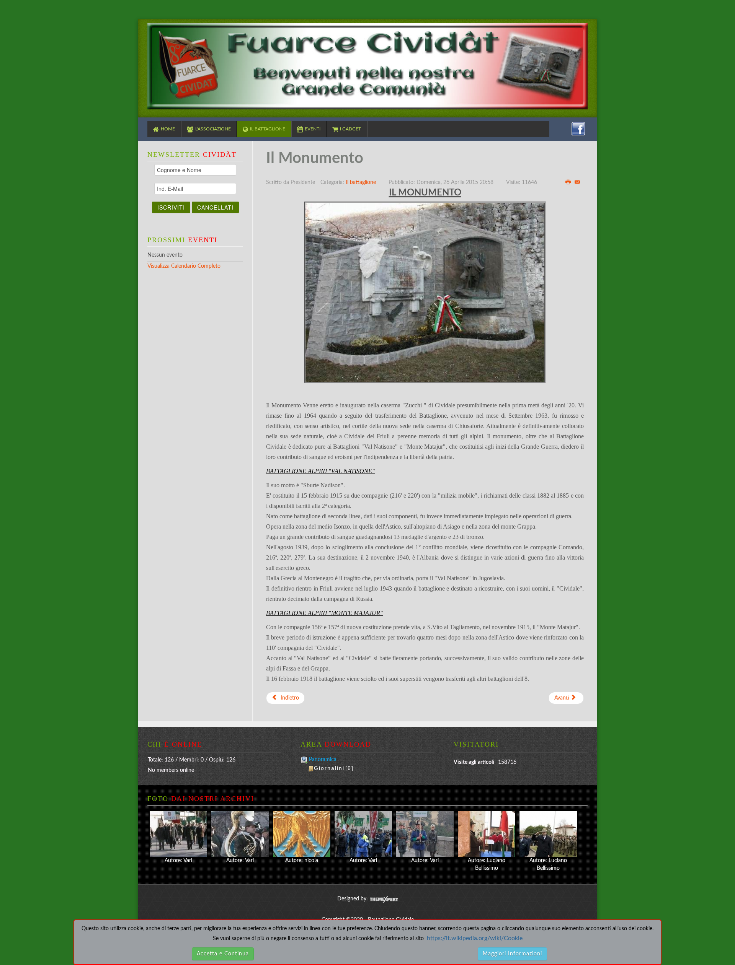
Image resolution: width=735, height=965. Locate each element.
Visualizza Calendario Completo (183, 266)
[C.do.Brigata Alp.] (301, 833)
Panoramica (322, 759)
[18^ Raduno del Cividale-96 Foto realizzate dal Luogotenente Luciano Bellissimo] (486, 833)
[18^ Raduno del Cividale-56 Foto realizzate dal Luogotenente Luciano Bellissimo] (548, 833)
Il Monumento (314, 158)
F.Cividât (367, 66)
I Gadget (350, 129)
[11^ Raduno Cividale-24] (425, 833)
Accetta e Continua (223, 954)
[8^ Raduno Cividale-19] (240, 833)
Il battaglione (361, 182)
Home (168, 129)
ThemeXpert (383, 899)
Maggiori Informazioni (512, 954)
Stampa (568, 181)
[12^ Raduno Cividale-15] (363, 833)
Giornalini (334, 768)
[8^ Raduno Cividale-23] (178, 833)
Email (577, 181)
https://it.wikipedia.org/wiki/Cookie (475, 938)
